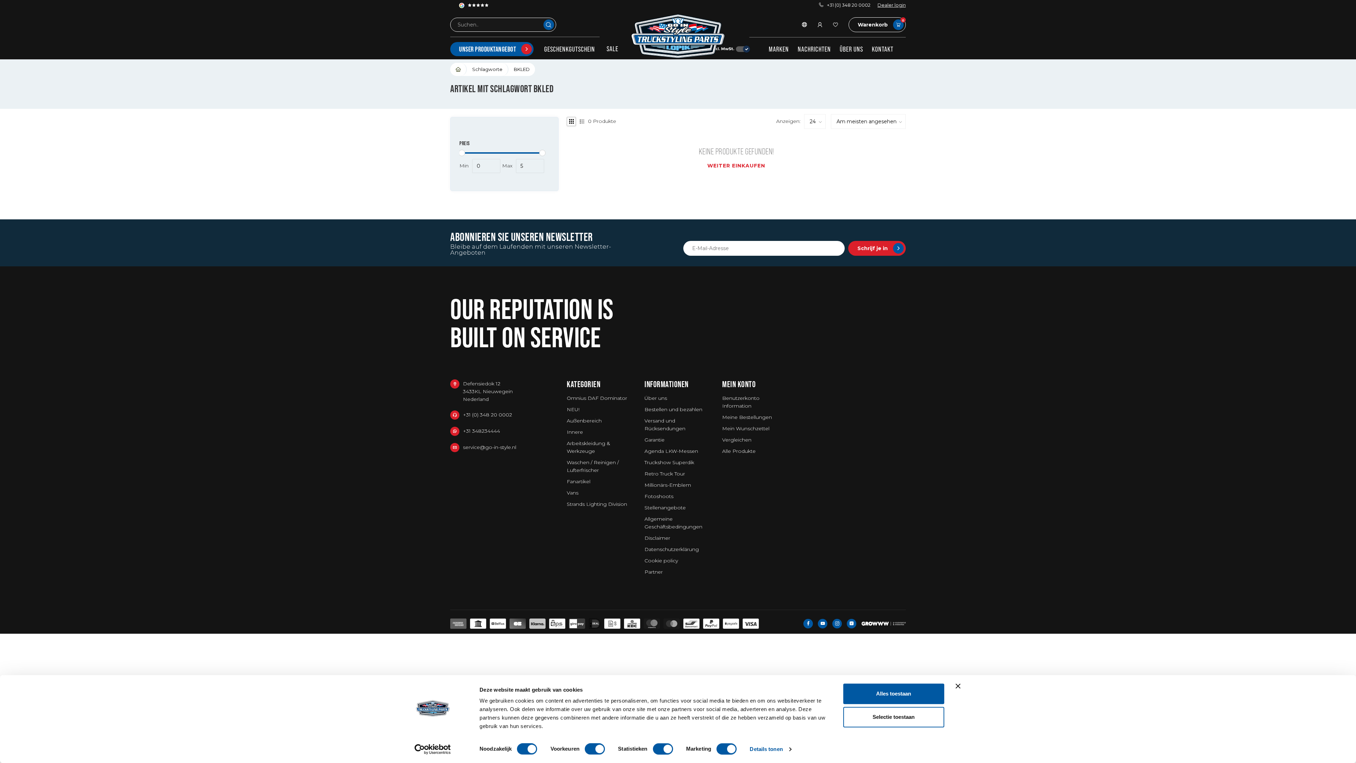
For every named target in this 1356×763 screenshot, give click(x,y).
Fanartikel (578, 481)
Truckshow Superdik (669, 462)
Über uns (851, 49)
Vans (572, 493)
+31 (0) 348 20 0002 (848, 5)
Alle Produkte (739, 451)
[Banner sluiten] (958, 686)
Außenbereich (584, 421)
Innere (575, 432)
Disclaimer (657, 538)
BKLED (522, 69)
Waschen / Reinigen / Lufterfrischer (593, 466)
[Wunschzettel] (835, 25)
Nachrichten (814, 49)
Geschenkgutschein (569, 49)
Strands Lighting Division (597, 504)
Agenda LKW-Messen (671, 451)
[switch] (595, 749)
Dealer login (892, 5)
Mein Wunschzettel (745, 428)
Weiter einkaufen (736, 165)
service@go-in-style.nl (489, 447)
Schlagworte (487, 69)
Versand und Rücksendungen (664, 425)
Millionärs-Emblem (667, 485)
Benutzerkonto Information (741, 402)
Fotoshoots (658, 496)
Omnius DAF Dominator (597, 398)
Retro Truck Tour (664, 474)
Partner (653, 572)
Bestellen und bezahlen (673, 409)
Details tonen (766, 749)
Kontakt (882, 49)
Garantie (654, 440)
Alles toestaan (893, 694)
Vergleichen (736, 440)
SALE (612, 49)
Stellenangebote (665, 507)
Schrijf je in (872, 248)
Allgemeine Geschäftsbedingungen (673, 523)
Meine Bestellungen (747, 417)
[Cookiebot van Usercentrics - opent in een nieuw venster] (433, 749)
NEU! (573, 409)
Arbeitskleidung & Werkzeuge (588, 447)
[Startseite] (458, 69)
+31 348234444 (481, 431)
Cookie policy (661, 560)
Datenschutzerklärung (671, 549)
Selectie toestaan (894, 717)
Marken (779, 49)
